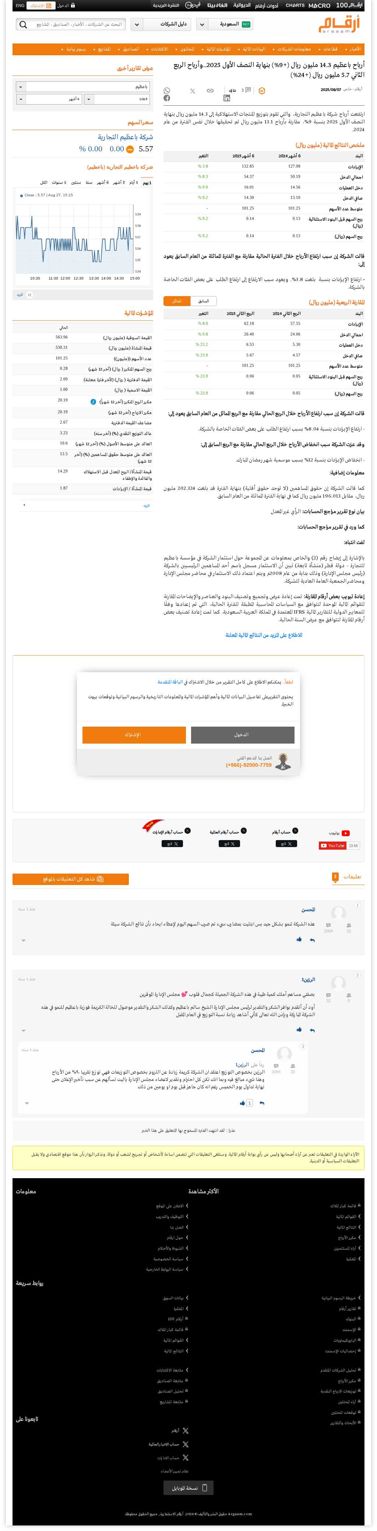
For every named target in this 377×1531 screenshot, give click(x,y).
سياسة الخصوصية (168, 1259)
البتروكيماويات (345, 1340)
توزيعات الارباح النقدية (338, 1391)
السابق (203, 301)
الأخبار (355, 49)
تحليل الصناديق (170, 1391)
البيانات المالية (253, 49)
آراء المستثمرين (345, 1248)
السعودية (229, 24)
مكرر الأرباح (347, 1237)
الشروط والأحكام (170, 1248)
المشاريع (103, 49)
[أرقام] (183, 1433)
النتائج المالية (346, 1227)
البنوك (351, 1319)
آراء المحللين (347, 1402)
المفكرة (351, 1259)
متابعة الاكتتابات (169, 1370)
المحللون (186, 49)
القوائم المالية (346, 1216)
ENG (20, 5)
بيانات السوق (173, 1298)
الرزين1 (308, 980)
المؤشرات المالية (217, 49)
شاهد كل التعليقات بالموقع (69, 879)
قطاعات (330, 49)
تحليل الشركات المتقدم (338, 1370)
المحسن (308, 910)
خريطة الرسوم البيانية (338, 1298)
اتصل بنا (176, 1227)
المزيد (146, 505)
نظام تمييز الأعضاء (174, 1471)
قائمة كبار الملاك (343, 1206)
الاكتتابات (159, 49)
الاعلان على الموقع (169, 1206)
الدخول (63, 5)
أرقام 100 (175, 1319)
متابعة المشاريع (171, 1402)
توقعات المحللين (343, 1412)
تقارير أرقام (347, 1308)
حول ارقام (175, 1237)
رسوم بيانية (75, 49)
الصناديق (130, 49)
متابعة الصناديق (170, 1381)
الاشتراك (37, 5)
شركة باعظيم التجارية (125, 137)
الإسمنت (349, 1329)
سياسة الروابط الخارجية (164, 1269)
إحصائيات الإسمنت (340, 1351)
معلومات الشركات (293, 49)
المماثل (177, 301)
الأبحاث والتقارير (343, 1423)
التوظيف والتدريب (169, 1216)
